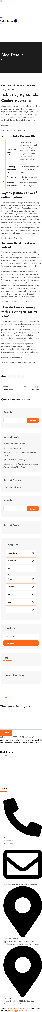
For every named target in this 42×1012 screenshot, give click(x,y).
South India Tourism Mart (20, 1008)
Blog (10, 568)
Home (3, 59)
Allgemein (12, 561)
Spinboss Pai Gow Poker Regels (15, 459)
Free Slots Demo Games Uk (11, 238)
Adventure (12, 553)
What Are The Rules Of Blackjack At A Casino (18, 362)
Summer (11, 602)
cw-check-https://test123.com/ (14, 443)
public (10, 594)
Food (10, 579)
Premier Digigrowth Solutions (17, 1011)
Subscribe (10, 643)
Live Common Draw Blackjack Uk (13, 130)
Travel (10, 610)
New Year (12, 587)
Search (7, 412)
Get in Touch (6, 20)
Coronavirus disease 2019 (13, 448)
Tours (4, 772)
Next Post (35, 389)
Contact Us (6, 781)
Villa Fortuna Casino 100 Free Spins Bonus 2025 (19, 301)
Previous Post (8, 389)
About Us (5, 767)
